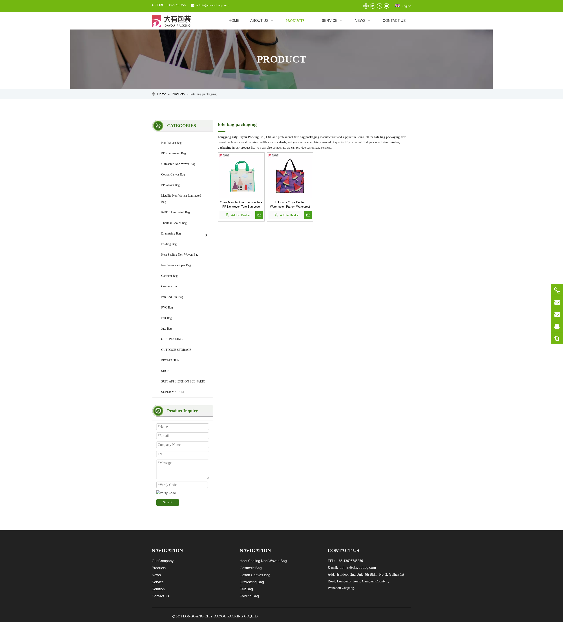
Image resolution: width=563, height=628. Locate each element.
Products (159, 568)
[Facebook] (366, 6)
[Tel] (557, 290)
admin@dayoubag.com (211, 5)
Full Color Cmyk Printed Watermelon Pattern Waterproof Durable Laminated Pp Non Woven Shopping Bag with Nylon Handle (290, 205)
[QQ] (557, 326)
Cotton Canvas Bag (255, 575)
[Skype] (557, 338)
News (156, 575)
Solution (158, 589)
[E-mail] (557, 302)
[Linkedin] (372, 6)
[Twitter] (379, 6)
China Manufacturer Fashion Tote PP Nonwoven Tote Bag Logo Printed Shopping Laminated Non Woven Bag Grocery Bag (241, 205)
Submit (167, 502)
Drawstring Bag (252, 582)
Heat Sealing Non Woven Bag (263, 561)
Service (158, 582)
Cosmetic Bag (251, 568)
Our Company (163, 561)
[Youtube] (386, 6)
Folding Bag (249, 596)
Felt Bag (246, 589)
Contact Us (160, 596)
